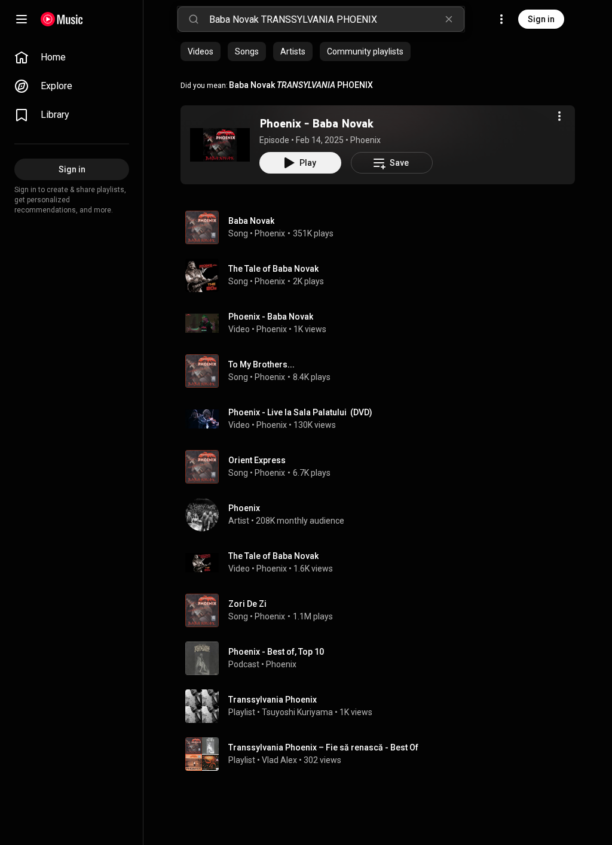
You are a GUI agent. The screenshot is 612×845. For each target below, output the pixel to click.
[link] (72, 57)
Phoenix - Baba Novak (316, 123)
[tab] (200, 51)
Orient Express (257, 460)
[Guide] (21, 19)
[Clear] (448, 19)
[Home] (62, 19)
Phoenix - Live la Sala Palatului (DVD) (300, 412)
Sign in (541, 19)
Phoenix (365, 140)
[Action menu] (559, 116)
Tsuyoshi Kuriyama (297, 712)
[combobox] (336, 19)
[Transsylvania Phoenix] (382, 706)
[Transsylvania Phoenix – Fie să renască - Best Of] (382, 754)
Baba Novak (251, 221)
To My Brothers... (261, 364)
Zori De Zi (247, 604)
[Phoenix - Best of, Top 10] (382, 658)
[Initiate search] (193, 19)
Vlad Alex (279, 760)
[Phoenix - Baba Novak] (220, 145)
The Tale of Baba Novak (273, 268)
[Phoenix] (382, 515)
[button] (220, 145)
